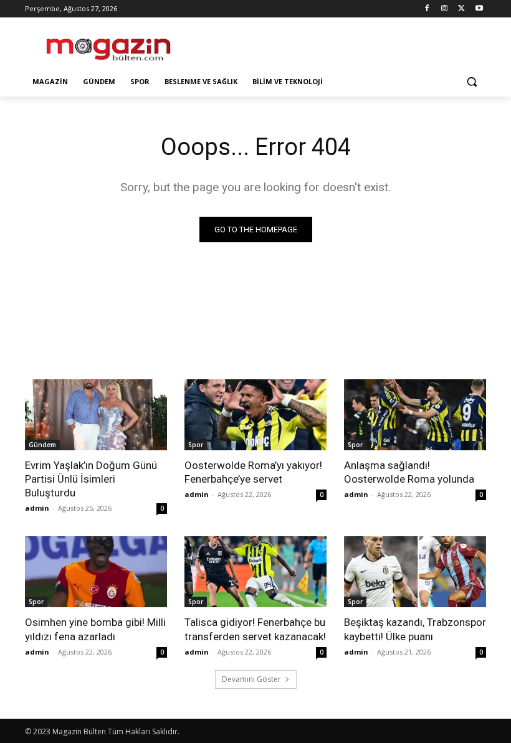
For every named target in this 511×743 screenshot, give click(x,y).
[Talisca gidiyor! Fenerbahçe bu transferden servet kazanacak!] (255, 571)
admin (37, 508)
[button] (471, 82)
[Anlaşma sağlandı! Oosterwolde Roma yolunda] (415, 414)
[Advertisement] (340, 44)
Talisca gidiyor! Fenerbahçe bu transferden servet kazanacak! (255, 629)
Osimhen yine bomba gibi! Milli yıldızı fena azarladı (95, 629)
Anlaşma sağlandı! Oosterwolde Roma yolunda (409, 472)
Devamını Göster (251, 679)
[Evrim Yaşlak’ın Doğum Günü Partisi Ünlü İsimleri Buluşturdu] (96, 414)
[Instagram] (444, 9)
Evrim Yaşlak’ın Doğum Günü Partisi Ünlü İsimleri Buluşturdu (91, 479)
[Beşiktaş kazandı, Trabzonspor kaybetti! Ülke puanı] (415, 571)
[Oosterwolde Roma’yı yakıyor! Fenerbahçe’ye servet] (255, 414)
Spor (195, 444)
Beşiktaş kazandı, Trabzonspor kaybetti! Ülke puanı (415, 629)
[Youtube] (479, 9)
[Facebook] (427, 9)
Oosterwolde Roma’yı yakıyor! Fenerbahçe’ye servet (253, 472)
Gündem (42, 444)
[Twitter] (461, 9)
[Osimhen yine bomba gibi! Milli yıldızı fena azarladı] (96, 571)
